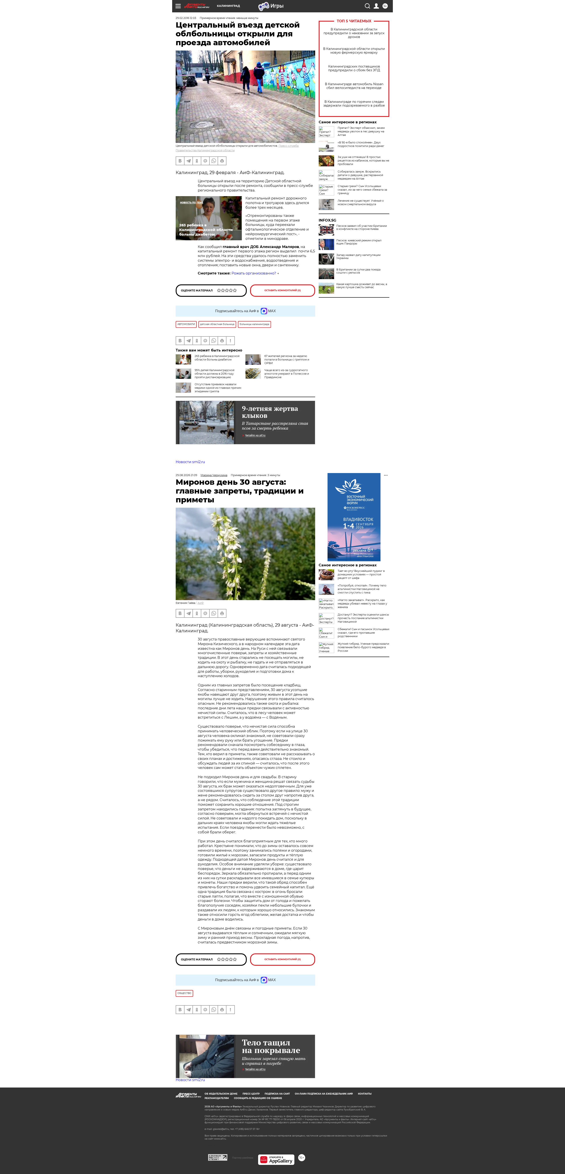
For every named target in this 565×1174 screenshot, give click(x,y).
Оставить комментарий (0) (282, 290)
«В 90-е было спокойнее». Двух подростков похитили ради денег (361, 144)
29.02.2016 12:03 (186, 18)
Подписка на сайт (277, 1093)
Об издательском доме (221, 1093)
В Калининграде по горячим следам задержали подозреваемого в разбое (354, 103)
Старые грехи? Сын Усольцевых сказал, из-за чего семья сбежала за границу (362, 189)
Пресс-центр (251, 1093)
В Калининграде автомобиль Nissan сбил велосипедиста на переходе (354, 86)
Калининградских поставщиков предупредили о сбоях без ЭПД (354, 68)
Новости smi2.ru (190, 462)
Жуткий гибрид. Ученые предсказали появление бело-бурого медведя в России (363, 647)
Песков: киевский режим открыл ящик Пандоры (359, 242)
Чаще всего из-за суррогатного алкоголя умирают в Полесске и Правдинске (286, 373)
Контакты (364, 1093)
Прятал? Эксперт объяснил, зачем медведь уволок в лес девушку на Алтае (361, 131)
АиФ (201, 603)
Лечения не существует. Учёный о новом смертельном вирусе (361, 202)
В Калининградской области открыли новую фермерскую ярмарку (354, 50)
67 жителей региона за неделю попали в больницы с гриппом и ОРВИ (286, 359)
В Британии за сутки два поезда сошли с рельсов (358, 271)
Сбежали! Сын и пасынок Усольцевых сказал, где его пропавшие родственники (363, 632)
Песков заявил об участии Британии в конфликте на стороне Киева (361, 227)
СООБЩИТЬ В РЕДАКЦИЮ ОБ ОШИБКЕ (258, 1098)
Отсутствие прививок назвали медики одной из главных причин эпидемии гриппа (218, 388)
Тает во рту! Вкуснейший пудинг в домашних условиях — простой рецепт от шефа (361, 574)
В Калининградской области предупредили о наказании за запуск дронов (354, 33)
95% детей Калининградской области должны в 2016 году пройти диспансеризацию (214, 373)
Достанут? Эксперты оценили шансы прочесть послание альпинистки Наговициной (363, 618)
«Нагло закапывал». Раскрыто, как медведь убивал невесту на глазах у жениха (362, 603)
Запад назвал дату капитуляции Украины (358, 257)
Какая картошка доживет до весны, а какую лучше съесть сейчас (361, 286)
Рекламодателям (217, 1098)
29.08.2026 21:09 (186, 475)
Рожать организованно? (254, 273)
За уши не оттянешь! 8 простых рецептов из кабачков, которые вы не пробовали (363, 160)
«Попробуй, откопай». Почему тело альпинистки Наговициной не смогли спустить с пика (362, 589)
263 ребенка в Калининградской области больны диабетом (217, 357)
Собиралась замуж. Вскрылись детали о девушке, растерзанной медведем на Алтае (360, 175)
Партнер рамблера (242, 1157)
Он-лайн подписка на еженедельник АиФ (324, 1093)
